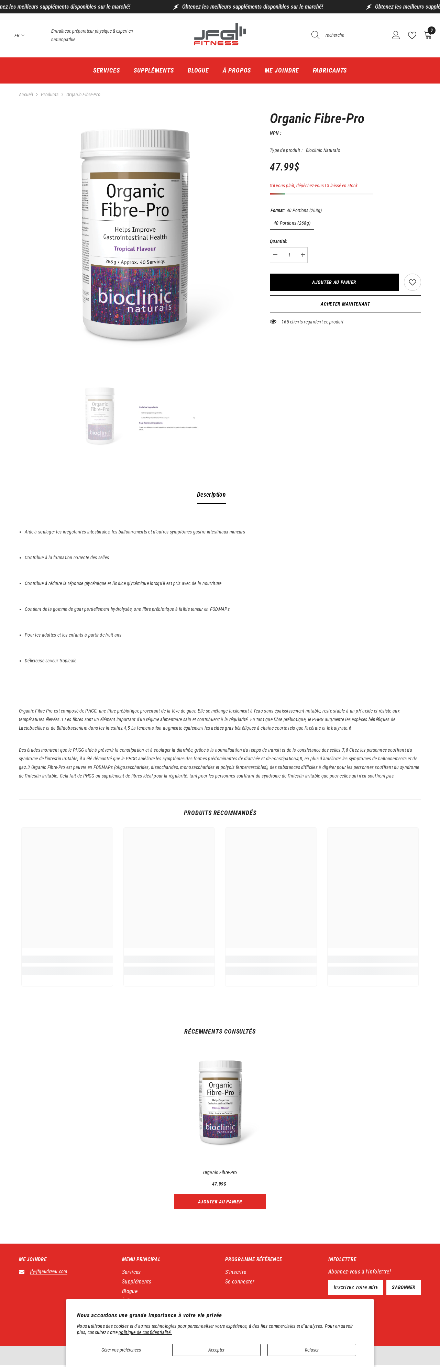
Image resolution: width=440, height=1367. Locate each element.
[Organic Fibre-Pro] (220, 1105)
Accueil (26, 94)
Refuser (312, 1350)
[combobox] (354, 35)
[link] (67, 959)
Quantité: (279, 241)
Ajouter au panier (334, 282)
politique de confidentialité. (145, 1332)
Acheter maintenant (345, 304)
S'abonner (404, 1287)
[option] (134, 243)
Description (211, 494)
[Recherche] (347, 35)
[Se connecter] (396, 35)
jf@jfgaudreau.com (48, 1271)
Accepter (216, 1350)
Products (49, 94)
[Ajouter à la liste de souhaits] (412, 282)
